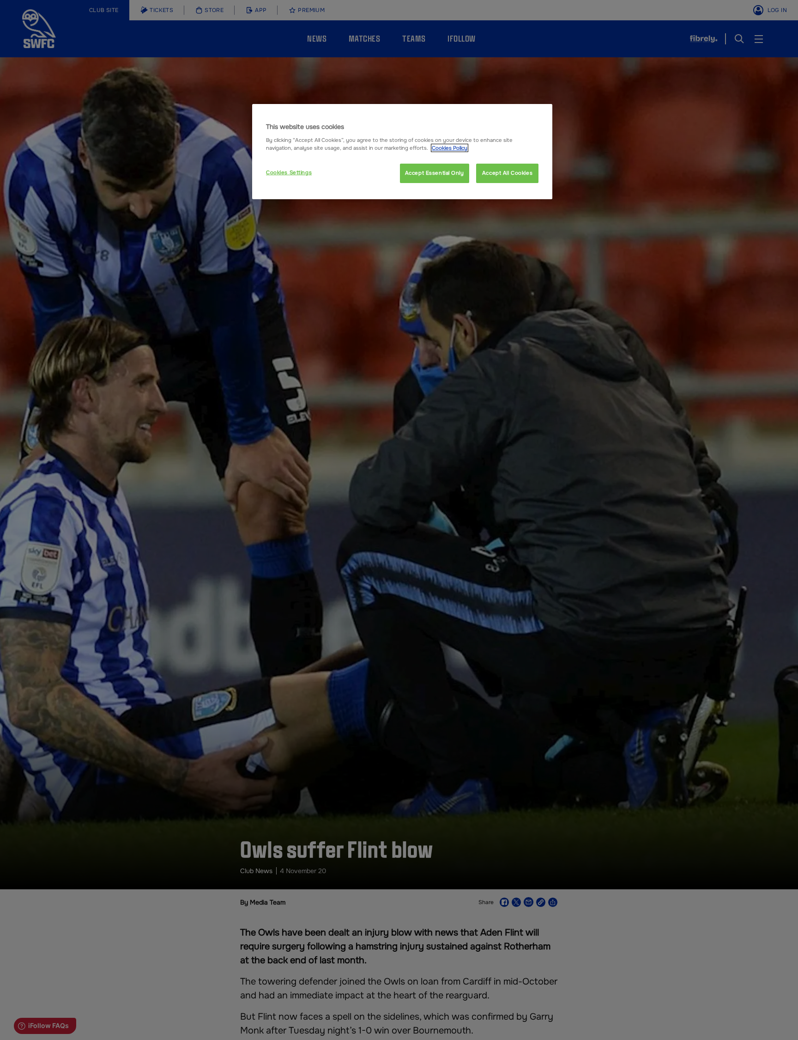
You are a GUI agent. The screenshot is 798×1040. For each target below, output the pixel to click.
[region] (402, 151)
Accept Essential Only (434, 173)
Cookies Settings (289, 172)
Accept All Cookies (507, 173)
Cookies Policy (449, 148)
